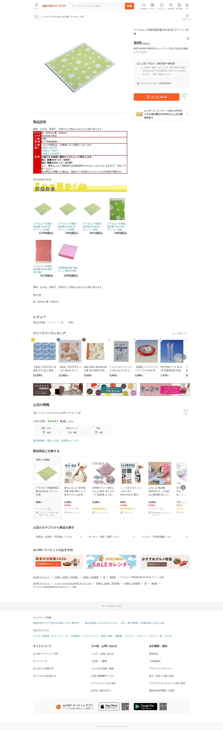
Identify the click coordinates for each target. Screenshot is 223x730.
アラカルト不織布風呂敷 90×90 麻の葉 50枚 (43, 269)
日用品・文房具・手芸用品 (66, 577)
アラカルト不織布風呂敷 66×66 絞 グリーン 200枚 (42, 226)
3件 (71, 421)
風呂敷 (113, 577)
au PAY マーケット (41, 577)
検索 (129, 6)
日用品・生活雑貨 (90, 577)
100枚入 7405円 (49, 150)
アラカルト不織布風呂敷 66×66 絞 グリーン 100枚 (67, 226)
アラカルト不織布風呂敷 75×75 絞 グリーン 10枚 (116, 226)
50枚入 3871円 (49, 147)
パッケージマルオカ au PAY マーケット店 (73, 583)
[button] (188, 38)
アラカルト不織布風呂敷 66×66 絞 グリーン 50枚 (92, 226)
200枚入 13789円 (50, 153)
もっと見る (177, 333)
